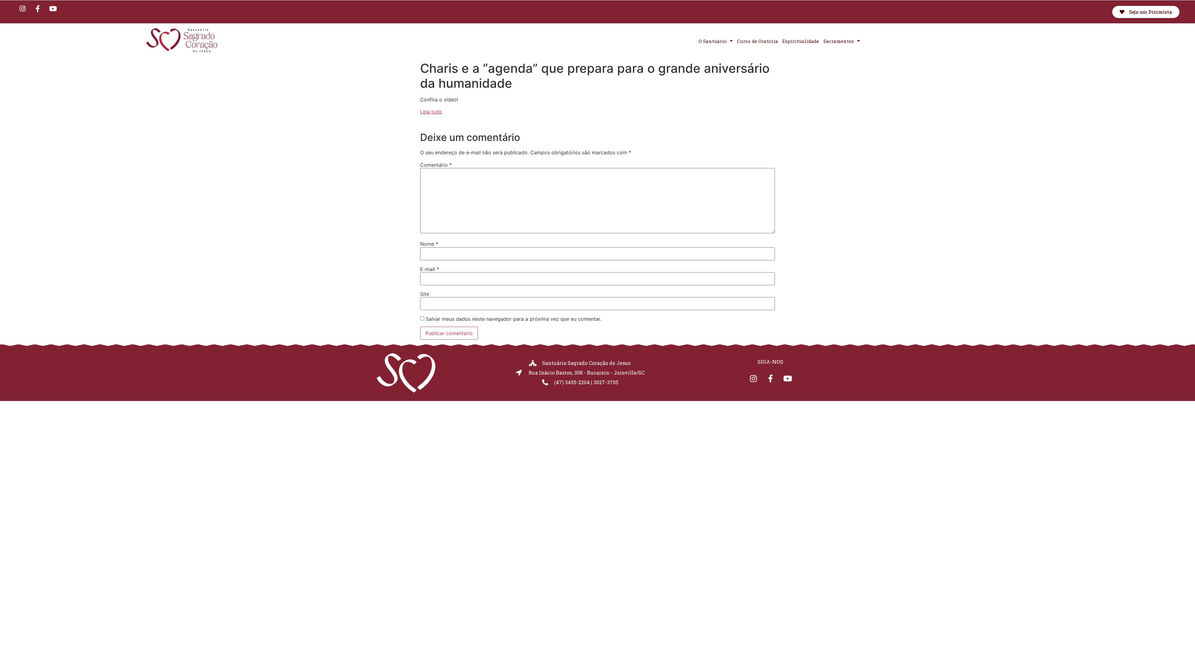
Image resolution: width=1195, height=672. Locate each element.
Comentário (436, 164)
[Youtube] (53, 9)
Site (424, 294)
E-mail (429, 269)
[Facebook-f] (38, 9)
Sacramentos (838, 41)
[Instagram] (22, 9)
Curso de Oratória (757, 41)
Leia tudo (431, 112)
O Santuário (713, 41)
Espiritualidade (800, 41)
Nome (429, 243)
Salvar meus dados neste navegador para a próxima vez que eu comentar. (513, 318)
